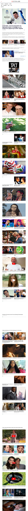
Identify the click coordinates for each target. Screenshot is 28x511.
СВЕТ (1, 5)
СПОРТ (8, 5)
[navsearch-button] (1, 1)
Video (11, 5)
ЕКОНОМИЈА (5, 5)
